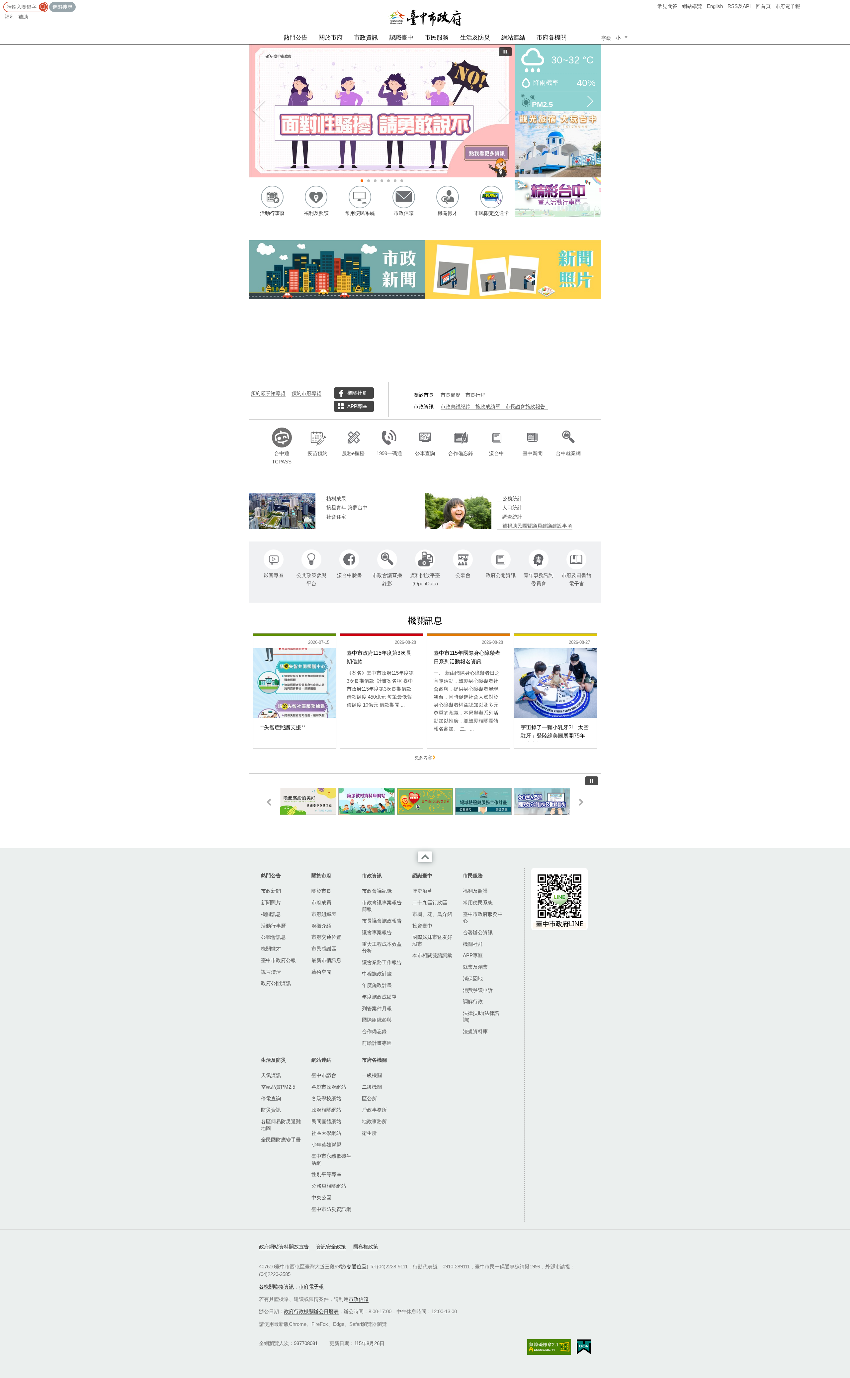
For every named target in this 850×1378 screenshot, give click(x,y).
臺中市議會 (323, 1075)
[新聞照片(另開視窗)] (513, 269)
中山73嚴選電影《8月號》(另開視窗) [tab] (382, 180)
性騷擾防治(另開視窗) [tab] (362, 180)
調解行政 (473, 1001)
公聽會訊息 (273, 937)
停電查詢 (271, 1098)
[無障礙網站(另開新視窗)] (549, 1347)
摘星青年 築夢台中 (347, 507)
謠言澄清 (271, 972)
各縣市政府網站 (328, 1087)
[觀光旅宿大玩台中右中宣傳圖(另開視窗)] (558, 144)
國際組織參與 (377, 1020)
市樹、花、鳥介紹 (432, 914)
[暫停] (505, 51)
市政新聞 (271, 891)
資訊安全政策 (331, 1246)
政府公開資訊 (276, 983)
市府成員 (321, 902)
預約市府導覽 (306, 393)
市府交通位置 (326, 937)
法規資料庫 (475, 1031)
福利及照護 (475, 891)
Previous (259, 111)
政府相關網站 (326, 1110)
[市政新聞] (337, 269)
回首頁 (763, 6)
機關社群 (357, 393)
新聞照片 (271, 902)
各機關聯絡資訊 (276, 1286)
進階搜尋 (62, 7)
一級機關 (372, 1075)
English (715, 6)
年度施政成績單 (379, 997)
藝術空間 (321, 972)
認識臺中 (401, 37)
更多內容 (423, 757)
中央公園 (321, 1197)
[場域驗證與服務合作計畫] (425, 801)
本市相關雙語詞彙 (432, 955)
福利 (10, 17)
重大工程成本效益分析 (382, 947)
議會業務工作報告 (382, 962)
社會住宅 (336, 517)
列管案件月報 (377, 1008)
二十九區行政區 (429, 902)
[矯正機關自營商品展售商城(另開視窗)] (542, 801)
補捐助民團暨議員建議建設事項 (537, 526)
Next (505, 111)
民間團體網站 (326, 1121)
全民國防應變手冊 (281, 1139)
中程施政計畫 (377, 973)
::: (2, 3)
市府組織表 (323, 914)
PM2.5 (542, 103)
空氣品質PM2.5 (278, 1087)
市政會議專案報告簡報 (382, 906)
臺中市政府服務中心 (483, 917)
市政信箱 (359, 1299)
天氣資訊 (271, 1075)
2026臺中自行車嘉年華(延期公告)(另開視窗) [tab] (368, 180)
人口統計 (512, 507)
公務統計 (512, 498)
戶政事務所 (374, 1110)
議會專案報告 (377, 932)
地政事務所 (374, 1121)
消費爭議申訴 (478, 990)
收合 (425, 856)
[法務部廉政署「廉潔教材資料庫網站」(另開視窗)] (308, 801)
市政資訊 (366, 37)
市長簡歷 (451, 395)
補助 (23, 17)
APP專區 (357, 406)
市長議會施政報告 (525, 406)
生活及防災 (475, 37)
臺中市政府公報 (278, 960)
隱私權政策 (365, 1246)
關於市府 (331, 37)
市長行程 (475, 395)
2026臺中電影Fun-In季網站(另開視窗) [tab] (401, 180)
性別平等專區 (326, 1174)
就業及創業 (475, 967)
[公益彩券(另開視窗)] (366, 801)
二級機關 (372, 1087)
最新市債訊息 (326, 960)
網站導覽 (692, 6)
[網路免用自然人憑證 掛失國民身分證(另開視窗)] (483, 801)
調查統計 (512, 517)
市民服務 (437, 37)
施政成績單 (487, 406)
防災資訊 (271, 1110)
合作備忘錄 (374, 1031)
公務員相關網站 (328, 1186)
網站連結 (513, 37)
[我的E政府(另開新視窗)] (584, 1347)
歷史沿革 (422, 891)
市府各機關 (551, 37)
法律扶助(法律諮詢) (481, 1016)
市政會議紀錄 (455, 406)
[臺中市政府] (425, 18)
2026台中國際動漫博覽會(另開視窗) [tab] (388, 180)
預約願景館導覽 (268, 393)
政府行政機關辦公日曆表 (311, 1311)
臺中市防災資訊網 (331, 1209)
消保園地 (473, 978)
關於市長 (321, 891)
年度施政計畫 (377, 985)
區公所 (369, 1098)
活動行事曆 (273, 926)
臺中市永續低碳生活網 (331, 1159)
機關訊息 (271, 914)
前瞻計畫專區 (377, 1043)
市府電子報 (787, 6)
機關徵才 (271, 948)
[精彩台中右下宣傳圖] (558, 197)
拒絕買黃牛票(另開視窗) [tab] (395, 180)
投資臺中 (422, 926)
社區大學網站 (326, 1133)
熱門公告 (295, 37)
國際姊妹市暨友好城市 (432, 940)
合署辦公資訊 (478, 932)
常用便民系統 (478, 902)
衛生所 (369, 1133)
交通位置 (357, 1266)
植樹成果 (336, 498)
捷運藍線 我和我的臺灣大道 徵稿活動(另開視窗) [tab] (375, 180)
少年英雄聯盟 (326, 1144)
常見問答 (667, 6)
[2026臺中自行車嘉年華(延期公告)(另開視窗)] (382, 111)
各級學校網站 (326, 1098)
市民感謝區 (323, 948)
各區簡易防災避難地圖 (281, 1125)
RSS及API (739, 6)
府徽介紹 (321, 926)
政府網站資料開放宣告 (284, 1246)
